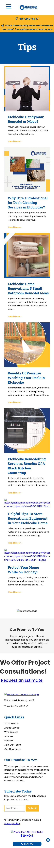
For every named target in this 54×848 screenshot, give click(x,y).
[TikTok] (32, 835)
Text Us (28, 843)
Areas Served (11, 727)
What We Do (11, 723)
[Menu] (8, 6)
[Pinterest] (30, 835)
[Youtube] (26, 835)
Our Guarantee (12, 749)
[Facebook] (21, 835)
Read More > (14, 141)
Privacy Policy (12, 823)
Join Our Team (12, 744)
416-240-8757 (29, 18)
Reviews (8, 740)
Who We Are (11, 732)
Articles (8, 736)
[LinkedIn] (24, 835)
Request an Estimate (21, 680)
